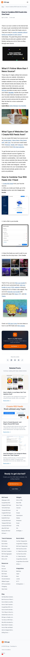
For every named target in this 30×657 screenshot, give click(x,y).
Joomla (18, 578)
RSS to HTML (19, 500)
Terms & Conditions (6, 649)
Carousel (18, 507)
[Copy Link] (22, 360)
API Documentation (6, 584)
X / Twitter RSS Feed (6, 515)
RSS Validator (5, 576)
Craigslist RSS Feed (6, 512)
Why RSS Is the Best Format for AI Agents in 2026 (8, 622)
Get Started (14, 346)
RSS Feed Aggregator (7, 553)
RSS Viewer (4, 571)
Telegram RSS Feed (6, 523)
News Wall (18, 502)
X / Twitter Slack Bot (21, 556)
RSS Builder (4, 541)
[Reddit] (18, 360)
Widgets (18, 497)
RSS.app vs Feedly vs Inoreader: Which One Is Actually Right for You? (8, 617)
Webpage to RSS (6, 500)
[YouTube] (2, 654)
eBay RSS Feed (5, 528)
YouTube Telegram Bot (21, 541)
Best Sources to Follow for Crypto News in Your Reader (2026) (8, 599)
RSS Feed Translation (7, 551)
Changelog (4, 586)
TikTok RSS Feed (6, 507)
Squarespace (19, 515)
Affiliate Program (5, 581)
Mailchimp (18, 571)
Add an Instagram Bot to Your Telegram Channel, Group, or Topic (8, 630)
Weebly (18, 518)
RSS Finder (4, 573)
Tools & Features (7, 538)
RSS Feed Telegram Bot (21, 546)
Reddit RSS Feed (5, 518)
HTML (17, 525)
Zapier (17, 573)
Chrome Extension (6, 578)
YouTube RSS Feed (6, 520)
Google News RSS (6, 502)
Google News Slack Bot (21, 559)
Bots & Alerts (4, 543)
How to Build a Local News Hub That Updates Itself (8, 602)
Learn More (15, 489)
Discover (4, 568)
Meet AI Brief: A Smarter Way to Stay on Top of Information (8, 624)
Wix (17, 528)
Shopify (18, 512)
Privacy (3, 653)
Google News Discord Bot (22, 561)
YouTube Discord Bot (21, 553)
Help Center (4, 589)
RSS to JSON (5, 556)
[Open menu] (27, 2)
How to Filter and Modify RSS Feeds (8, 627)
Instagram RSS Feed (6, 505)
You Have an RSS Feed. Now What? (8, 619)
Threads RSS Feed (6, 510)
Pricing (3, 566)
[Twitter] (7, 360)
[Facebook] (15, 360)
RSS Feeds (5, 497)
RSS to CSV (4, 559)
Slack (17, 576)
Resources (5, 563)
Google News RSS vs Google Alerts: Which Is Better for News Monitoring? (8, 607)
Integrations (20, 568)
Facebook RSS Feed (6, 525)
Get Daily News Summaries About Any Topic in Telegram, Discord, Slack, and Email (8, 596)
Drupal (17, 523)
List (17, 510)
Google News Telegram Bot (22, 543)
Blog (3, 6)
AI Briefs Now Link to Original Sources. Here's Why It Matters (8, 614)
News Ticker (19, 505)
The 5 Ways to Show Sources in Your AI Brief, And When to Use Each (8, 612)
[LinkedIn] (11, 360)
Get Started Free (14, 484)
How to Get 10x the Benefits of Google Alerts (8, 609)
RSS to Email (4, 546)
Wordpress (18, 520)
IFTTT (17, 581)
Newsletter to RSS (6, 548)
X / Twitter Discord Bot (21, 551)
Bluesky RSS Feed (6, 530)
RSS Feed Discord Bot (21, 548)
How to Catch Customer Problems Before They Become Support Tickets (8, 604)
